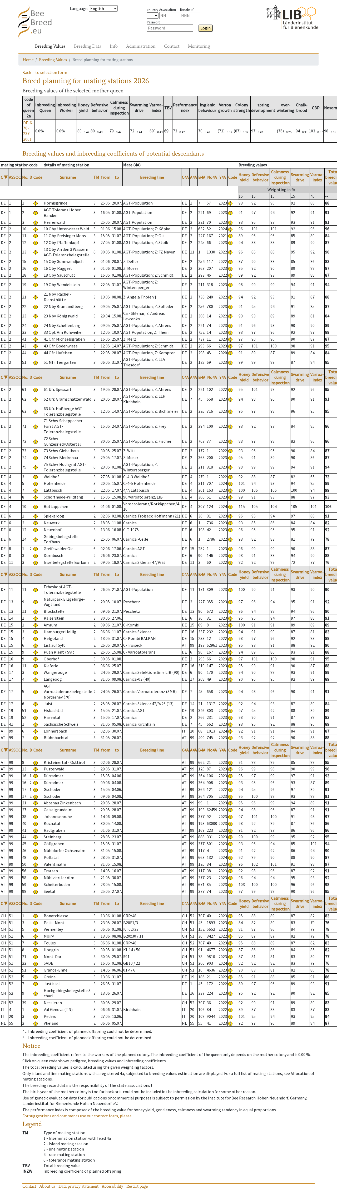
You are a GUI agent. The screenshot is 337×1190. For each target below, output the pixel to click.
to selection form (51, 72)
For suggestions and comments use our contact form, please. (77, 1115)
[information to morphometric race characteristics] (35, 203)
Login (205, 28)
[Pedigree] (230, 203)
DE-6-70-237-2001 (28, 131)
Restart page (137, 1186)
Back (26, 72)
